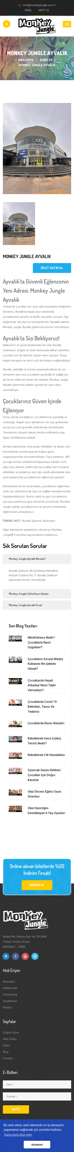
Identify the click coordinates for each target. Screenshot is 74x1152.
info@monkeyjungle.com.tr (39, 5)
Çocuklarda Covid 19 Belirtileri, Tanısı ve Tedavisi (42, 706)
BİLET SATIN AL (52, 268)
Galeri (6, 1045)
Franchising (10, 994)
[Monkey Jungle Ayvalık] (37, 148)
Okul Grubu (9, 1039)
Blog (5, 1052)
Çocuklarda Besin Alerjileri (46, 723)
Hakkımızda (10, 988)
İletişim (7, 1007)
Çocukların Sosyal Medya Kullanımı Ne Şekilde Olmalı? (45, 663)
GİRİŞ (28, 10)
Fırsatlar (8, 1058)
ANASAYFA (26, 60)
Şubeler (46, 60)
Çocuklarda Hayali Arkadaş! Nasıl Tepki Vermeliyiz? (42, 685)
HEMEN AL (37, 885)
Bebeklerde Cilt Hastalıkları (46, 755)
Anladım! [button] (37, 1144)
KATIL (16, 1109)
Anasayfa (9, 981)
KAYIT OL (44, 10)
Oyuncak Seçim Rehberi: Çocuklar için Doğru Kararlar (44, 775)
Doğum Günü (11, 1032)
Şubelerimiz (10, 1001)
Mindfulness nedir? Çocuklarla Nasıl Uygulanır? (41, 642)
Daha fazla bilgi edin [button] (18, 1134)
